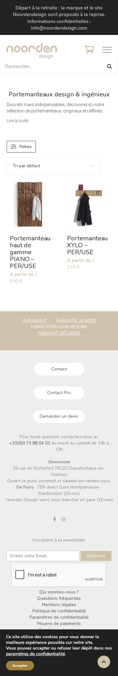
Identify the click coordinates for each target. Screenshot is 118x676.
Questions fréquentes (59, 598)
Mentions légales (59, 605)
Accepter (20, 665)
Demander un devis (59, 416)
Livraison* (34, 321)
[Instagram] (63, 519)
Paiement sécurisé (59, 333)
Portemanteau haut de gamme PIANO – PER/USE (30, 252)
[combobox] (54, 166)
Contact (59, 369)
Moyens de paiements (59, 624)
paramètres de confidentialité (35, 654)
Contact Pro (59, 393)
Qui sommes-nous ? (59, 592)
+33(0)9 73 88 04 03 (30, 443)
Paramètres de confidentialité (59, 617)
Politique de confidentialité (59, 611)
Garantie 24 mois (76, 321)
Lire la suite (17, 120)
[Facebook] (54, 519)
